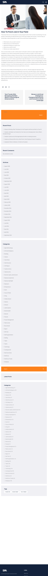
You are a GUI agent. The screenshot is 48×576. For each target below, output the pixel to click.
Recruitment (7, 325)
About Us (26, 573)
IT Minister (7, 491)
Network (6, 314)
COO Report (7, 266)
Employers (6, 284)
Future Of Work (7, 293)
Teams (5, 343)
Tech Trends (24, 491)
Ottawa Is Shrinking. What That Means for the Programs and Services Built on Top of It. (23, 129)
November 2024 (7, 211)
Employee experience (9, 278)
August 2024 (7, 220)
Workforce (6, 355)
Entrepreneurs (7, 287)
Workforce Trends (8, 358)
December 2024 (7, 208)
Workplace (6, 361)
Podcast (6, 316)
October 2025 (7, 178)
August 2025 (7, 184)
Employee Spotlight (8, 280)
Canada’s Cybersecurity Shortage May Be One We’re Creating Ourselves (20, 136)
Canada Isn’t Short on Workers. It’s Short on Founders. (16, 142)
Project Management (9, 319)
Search (5, 112)
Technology (7, 346)
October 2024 (7, 214)
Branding (6, 253)
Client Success (7, 263)
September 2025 (8, 181)
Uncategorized (7, 349)
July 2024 (6, 223)
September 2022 (8, 235)
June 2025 (6, 190)
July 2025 (6, 187)
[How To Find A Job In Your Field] (3, 87)
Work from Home (8, 352)
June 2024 (6, 226)
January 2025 (7, 205)
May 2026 (6, 175)
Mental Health (7, 310)
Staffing (6, 337)
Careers (6, 257)
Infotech (6, 304)
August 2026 (7, 166)
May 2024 (6, 229)
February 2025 (7, 202)
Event (5, 289)
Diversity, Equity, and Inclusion (11, 274)
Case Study (6, 260)
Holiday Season (7, 299)
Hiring (5, 295)
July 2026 (6, 169)
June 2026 (6, 172)
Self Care (6, 331)
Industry (6, 301)
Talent (5, 340)
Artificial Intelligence (8, 251)
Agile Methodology (8, 248)
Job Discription (7, 307)
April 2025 (6, 196)
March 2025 (6, 199)
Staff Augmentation (8, 334)
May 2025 (6, 193)
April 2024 (6, 232)
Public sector (7, 322)
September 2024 (8, 217)
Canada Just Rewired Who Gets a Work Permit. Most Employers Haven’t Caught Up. (22, 139)
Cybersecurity (7, 272)
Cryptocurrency (7, 269)
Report (5, 328)
